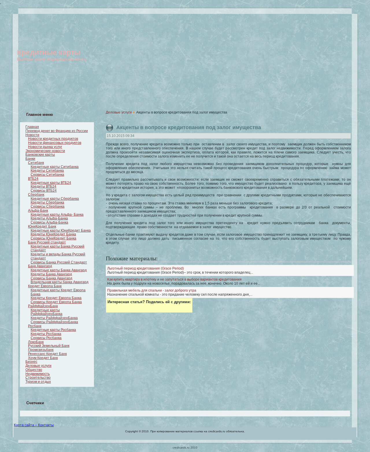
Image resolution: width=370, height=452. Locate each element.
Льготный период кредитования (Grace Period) (145, 268)
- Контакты (45, 425)
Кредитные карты (48, 52)
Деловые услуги (119, 112)
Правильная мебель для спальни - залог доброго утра (151, 290)
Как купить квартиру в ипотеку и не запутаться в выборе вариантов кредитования (174, 279)
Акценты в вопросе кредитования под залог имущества (188, 127)
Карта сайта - (25, 425)
